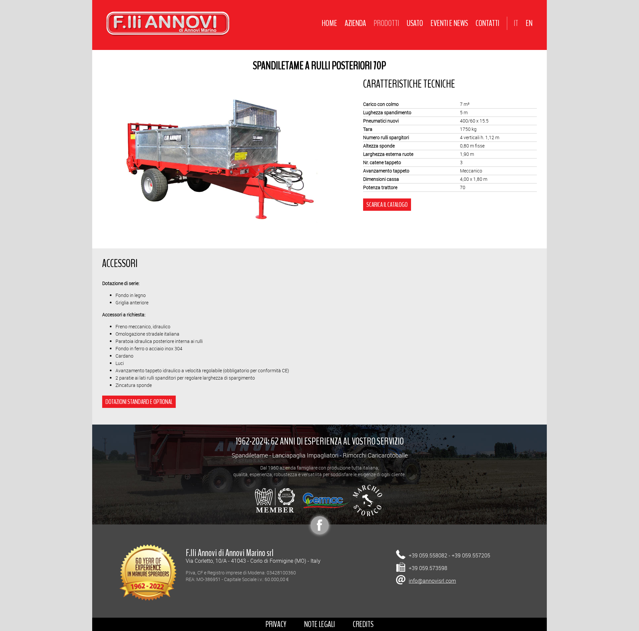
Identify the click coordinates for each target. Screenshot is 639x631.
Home (329, 23)
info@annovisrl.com (432, 580)
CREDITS (363, 624)
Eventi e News (449, 23)
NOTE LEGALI (319, 624)
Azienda (355, 23)
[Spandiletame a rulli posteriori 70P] (221, 158)
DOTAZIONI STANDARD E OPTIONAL (139, 401)
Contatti (487, 23)
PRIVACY (276, 624)
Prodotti (386, 23)
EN (529, 23)
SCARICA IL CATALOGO (387, 204)
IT (516, 23)
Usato (415, 23)
